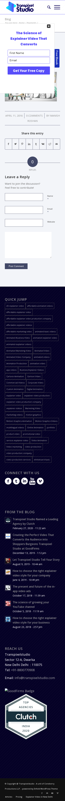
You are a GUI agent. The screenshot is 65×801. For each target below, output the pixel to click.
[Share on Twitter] (15, 144)
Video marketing (14, 446)
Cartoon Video (34, 376)
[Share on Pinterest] (22, 144)
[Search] (47, 7)
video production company (19, 453)
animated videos (41, 357)
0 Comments (34, 115)
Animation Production (16, 363)
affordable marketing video (19, 331)
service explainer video (17, 440)
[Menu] (55, 7)
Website (51, 221)
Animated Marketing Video (18, 350)
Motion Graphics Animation (19, 421)
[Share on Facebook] (8, 144)
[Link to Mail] (47, 793)
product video (13, 434)
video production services (18, 459)
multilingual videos (15, 427)
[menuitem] (47, 7)
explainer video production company (23, 401)
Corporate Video (35, 382)
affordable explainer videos (19, 325)
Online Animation (35, 427)
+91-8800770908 (23, 670)
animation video (37, 363)
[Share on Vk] (43, 144)
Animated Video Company (18, 357)
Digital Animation (35, 389)
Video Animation (39, 440)
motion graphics (33, 414)
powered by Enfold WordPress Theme (40, 788)
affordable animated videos (40, 306)
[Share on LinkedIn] (29, 144)
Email (50, 210)
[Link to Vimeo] (57, 793)
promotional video (31, 434)
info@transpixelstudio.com (35, 678)
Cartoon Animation (15, 376)
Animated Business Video (18, 337)
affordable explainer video (18, 312)
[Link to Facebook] (42, 793)
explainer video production (37, 395)
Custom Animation (15, 389)
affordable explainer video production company (28, 318)
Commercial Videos (15, 382)
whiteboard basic (42, 459)
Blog (8, 19)
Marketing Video (32, 408)
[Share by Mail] (56, 144)
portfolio (51, 427)
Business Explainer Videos (32, 370)
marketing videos (14, 414)
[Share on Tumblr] (36, 144)
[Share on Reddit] (49, 144)
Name (50, 198)
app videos (11, 370)
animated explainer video (45, 337)
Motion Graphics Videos (46, 421)
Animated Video (41, 350)
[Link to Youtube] (52, 793)
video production (33, 446)
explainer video (13, 395)
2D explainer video (15, 306)
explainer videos (14, 408)
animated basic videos (45, 331)
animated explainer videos (18, 344)
